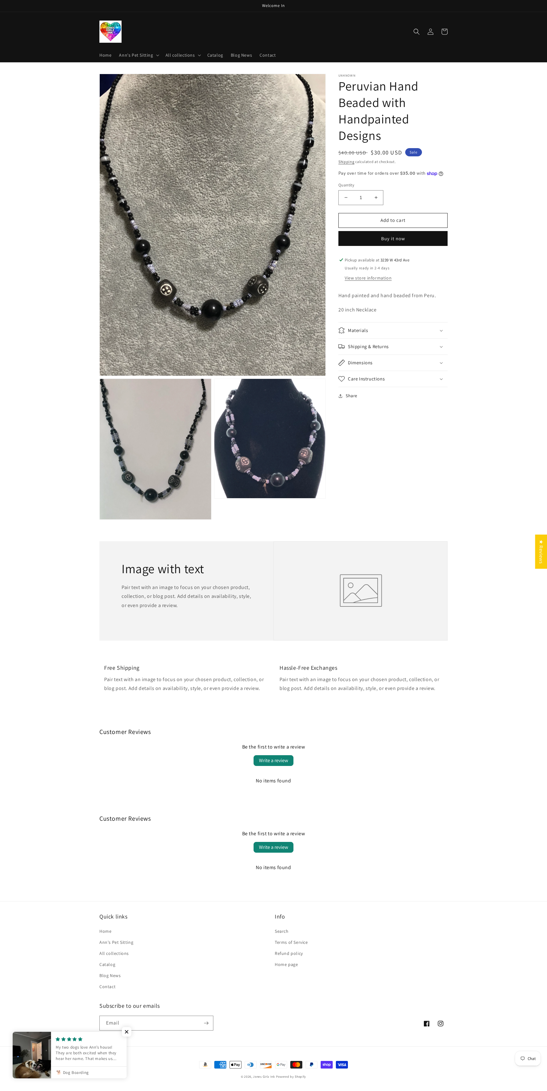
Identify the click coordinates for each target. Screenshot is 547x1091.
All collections (114, 953)
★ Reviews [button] (541, 551)
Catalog (107, 964)
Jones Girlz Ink (264, 1077)
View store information (368, 278)
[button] (138, 55)
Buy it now (393, 238)
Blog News (110, 975)
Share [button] (351, 395)
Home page (286, 964)
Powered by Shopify (291, 1077)
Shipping (346, 161)
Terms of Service (291, 942)
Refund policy (289, 953)
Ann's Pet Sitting (116, 942)
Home (105, 931)
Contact (107, 986)
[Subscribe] (206, 1023)
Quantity (346, 185)
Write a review (273, 760)
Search (282, 931)
